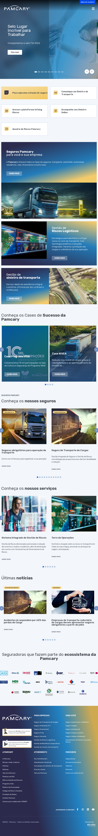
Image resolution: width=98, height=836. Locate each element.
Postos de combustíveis (74, 773)
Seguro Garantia (40, 736)
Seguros (56, 588)
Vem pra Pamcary (9, 773)
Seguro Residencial (73, 729)
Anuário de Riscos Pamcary (26, 129)
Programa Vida (8, 784)
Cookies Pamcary (9, 798)
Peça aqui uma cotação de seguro (29, 93)
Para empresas (59, 412)
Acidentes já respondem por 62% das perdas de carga (25, 621)
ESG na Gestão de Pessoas (12, 780)
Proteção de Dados (10, 794)
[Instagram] (82, 809)
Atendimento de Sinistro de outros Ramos (78, 741)
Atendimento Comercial (42, 762)
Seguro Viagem (71, 726)
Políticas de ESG (9, 776)
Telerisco (69, 766)
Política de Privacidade (11, 787)
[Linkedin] (88, 809)
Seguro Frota (39, 733)
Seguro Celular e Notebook (75, 736)
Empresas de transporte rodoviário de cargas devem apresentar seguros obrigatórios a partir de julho (73, 622)
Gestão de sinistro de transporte (46, 747)
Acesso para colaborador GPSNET (15, 801)
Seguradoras (70, 759)
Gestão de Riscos (11, 588)
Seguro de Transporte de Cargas (70, 450)
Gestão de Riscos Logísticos (44, 740)
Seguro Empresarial (41, 729)
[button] (87, 2)
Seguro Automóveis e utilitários (77, 722)
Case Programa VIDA (17, 356)
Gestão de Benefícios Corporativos (47, 743)
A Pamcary (6, 759)
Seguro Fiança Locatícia (74, 733)
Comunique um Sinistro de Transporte (48, 766)
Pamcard (69, 769)
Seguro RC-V (9, 412)
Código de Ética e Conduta (12, 791)
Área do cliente (39, 769)
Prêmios (6, 766)
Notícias (6, 769)
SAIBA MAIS (6, 466)
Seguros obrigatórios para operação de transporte (24, 451)
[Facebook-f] (77, 809)
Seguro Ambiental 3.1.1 (42, 726)
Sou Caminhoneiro (40, 759)
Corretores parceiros (73, 762)
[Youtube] (93, 809)
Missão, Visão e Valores (11, 762)
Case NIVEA (59, 353)
